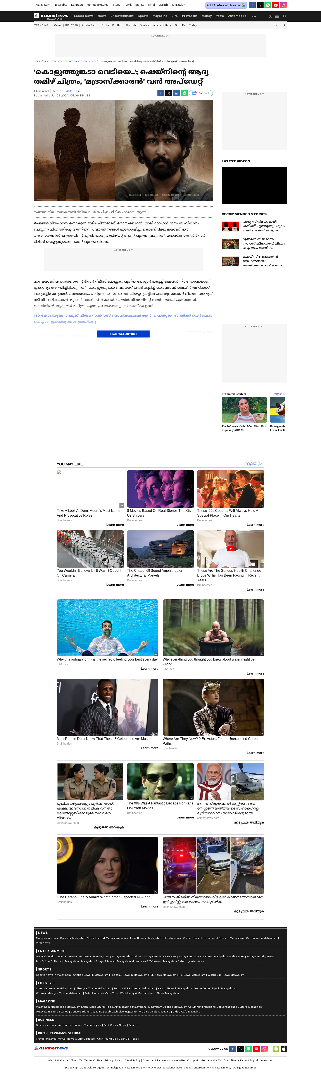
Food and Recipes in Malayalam (134, 988)
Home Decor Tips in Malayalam (214, 988)
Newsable (60, 4)
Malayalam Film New (49, 956)
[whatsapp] (267, 5)
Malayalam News (47, 938)
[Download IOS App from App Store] (283, 1049)
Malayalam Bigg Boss (260, 956)
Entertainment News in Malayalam (87, 956)
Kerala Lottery (162, 25)
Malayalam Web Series (229, 956)
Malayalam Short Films (127, 956)
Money (207, 15)
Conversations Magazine (86, 1011)
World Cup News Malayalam (226, 974)
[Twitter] (260, 5)
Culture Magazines (250, 1006)
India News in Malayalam (146, 938)
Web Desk (73, 91)
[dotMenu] (254, 16)
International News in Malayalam (222, 938)
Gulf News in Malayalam (261, 938)
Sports (143, 15)
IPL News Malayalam (192, 974)
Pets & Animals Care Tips (101, 993)
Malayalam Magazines (50, 1006)
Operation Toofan (137, 25)
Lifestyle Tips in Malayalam (93, 988)
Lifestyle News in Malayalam (54, 988)
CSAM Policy (132, 1060)
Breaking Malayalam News (77, 938)
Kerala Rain (88, 25)
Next (284, 25)
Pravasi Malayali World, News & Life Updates (65, 1038)
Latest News (83, 15)
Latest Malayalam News (112, 938)
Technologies (92, 1025)
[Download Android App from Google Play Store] (275, 1049)
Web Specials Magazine (154, 1011)
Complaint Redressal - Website (164, 1060)
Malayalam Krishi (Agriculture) (86, 1006)
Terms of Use (93, 1060)
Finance (134, 1025)
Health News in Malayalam (175, 988)
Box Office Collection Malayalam (57, 961)
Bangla (139, 4)
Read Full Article (123, 334)
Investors (267, 1060)
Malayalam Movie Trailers (195, 956)
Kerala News (172, 938)
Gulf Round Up (106, 1038)
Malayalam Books (159, 1006)
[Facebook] (252, 5)
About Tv (76, 1060)
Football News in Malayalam (129, 974)
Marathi (163, 4)
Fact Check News (115, 1025)
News (102, 15)
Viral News (43, 942)
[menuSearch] (285, 16)
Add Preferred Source (223, 5)
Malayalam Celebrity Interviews (183, 961)
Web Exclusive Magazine (121, 1011)
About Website (58, 1060)
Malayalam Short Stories (52, 1011)
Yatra (220, 15)
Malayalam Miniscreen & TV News (139, 961)
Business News (46, 1025)
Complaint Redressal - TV (204, 1060)
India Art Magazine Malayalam (126, 1006)
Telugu (116, 4)
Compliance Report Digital (241, 1060)
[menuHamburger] (277, 16)
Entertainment (122, 15)
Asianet (51, 1048)
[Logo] (52, 16)
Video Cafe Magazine (186, 1011)
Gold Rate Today (186, 25)
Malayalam (43, 4)
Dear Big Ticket (128, 1038)
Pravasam (189, 15)
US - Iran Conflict (111, 25)
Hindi (151, 4)
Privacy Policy (113, 1060)
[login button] (271, 16)
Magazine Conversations (219, 1006)
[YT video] (275, 5)
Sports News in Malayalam (53, 974)
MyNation (178, 4)
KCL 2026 (71, 25)
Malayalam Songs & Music (98, 961)
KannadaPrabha (97, 4)
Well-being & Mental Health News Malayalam (149, 993)
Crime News (191, 938)
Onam (58, 25)
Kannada (77, 4)
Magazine (160, 15)
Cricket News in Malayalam (90, 974)
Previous (277, 25)
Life (175, 15)
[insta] (283, 5)
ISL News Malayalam (163, 974)
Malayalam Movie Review (160, 956)
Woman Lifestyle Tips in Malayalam (59, 993)
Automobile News (70, 1025)
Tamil (128, 4)
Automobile (237, 15)
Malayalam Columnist (187, 1006)
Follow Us (205, 93)
